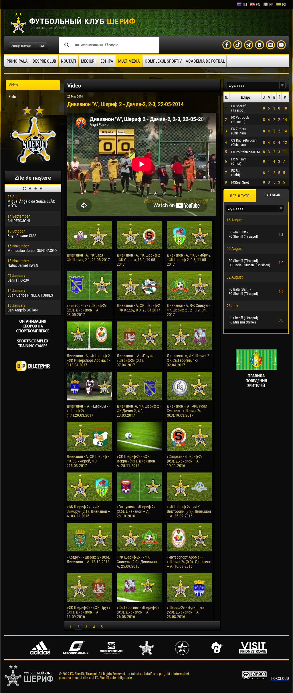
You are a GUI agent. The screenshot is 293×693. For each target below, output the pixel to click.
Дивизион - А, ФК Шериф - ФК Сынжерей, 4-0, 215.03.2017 (88, 461)
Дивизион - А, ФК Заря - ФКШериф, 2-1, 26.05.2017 (88, 257)
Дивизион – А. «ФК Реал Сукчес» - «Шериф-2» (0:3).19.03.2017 (187, 411)
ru (245, 4)
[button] (282, 85)
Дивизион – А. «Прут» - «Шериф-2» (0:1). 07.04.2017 (136, 360)
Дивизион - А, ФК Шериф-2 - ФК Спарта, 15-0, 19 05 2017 (138, 260)
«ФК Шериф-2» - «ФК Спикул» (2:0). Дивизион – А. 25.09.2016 (138, 562)
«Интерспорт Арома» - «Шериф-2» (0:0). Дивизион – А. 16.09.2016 (189, 562)
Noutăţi (68, 61)
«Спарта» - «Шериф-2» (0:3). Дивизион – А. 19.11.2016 (185, 461)
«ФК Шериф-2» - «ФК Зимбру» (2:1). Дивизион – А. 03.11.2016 (88, 511)
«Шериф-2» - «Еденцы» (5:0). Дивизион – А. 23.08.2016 (185, 612)
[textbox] (253, 85)
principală (17, 61)
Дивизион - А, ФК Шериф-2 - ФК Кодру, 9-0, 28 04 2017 (138, 307)
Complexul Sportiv (163, 61)
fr (271, 4)
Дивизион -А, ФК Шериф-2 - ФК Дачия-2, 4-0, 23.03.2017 (139, 411)
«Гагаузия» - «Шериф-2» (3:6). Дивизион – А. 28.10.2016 (136, 511)
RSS (42, 46)
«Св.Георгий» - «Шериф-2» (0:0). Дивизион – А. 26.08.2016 (138, 612)
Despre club (44, 61)
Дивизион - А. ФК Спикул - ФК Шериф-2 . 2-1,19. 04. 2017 (188, 310)
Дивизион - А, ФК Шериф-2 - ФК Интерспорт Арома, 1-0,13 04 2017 (88, 360)
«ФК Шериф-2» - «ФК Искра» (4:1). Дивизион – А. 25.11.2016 (137, 461)
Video (13, 85)
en (258, 4)
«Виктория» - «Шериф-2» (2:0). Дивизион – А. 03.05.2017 (87, 310)
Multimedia (129, 61)
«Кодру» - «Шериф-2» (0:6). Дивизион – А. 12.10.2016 (88, 559)
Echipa (106, 61)
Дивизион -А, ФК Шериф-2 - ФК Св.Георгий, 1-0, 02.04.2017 (189, 360)
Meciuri (88, 61)
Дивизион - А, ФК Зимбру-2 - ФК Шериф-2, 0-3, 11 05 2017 (189, 260)
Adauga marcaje (21, 46)
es (284, 4)
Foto (12, 96)
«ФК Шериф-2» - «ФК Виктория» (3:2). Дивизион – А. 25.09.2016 (189, 511)
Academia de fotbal (205, 61)
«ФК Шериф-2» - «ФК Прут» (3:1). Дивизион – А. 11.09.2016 (88, 612)
